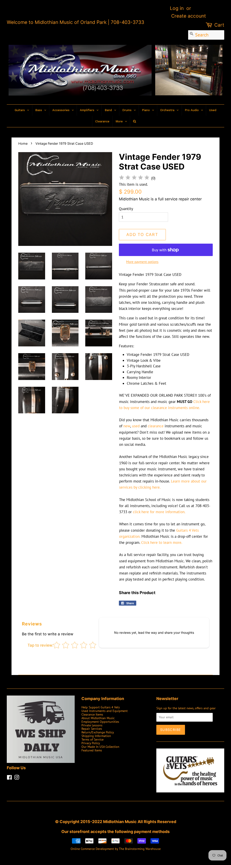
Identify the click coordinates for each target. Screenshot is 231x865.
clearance (156, 425)
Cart (219, 25)
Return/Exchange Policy (97, 732)
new (126, 425)
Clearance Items (92, 714)
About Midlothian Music (98, 718)
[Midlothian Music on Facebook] (9, 778)
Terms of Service (92, 739)
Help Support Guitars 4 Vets (100, 707)
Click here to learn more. (161, 542)
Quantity (126, 208)
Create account (188, 16)
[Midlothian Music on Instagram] (16, 778)
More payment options (142, 262)
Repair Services (91, 728)
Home (23, 143)
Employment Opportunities (100, 721)
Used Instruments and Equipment (104, 711)
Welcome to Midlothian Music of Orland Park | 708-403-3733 (75, 22)
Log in (177, 8)
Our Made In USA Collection (100, 746)
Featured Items (91, 750)
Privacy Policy (90, 743)
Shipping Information (96, 736)
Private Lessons (91, 725)
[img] (134, 178)
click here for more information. (159, 511)
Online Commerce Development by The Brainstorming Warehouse (116, 849)
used (136, 425)
